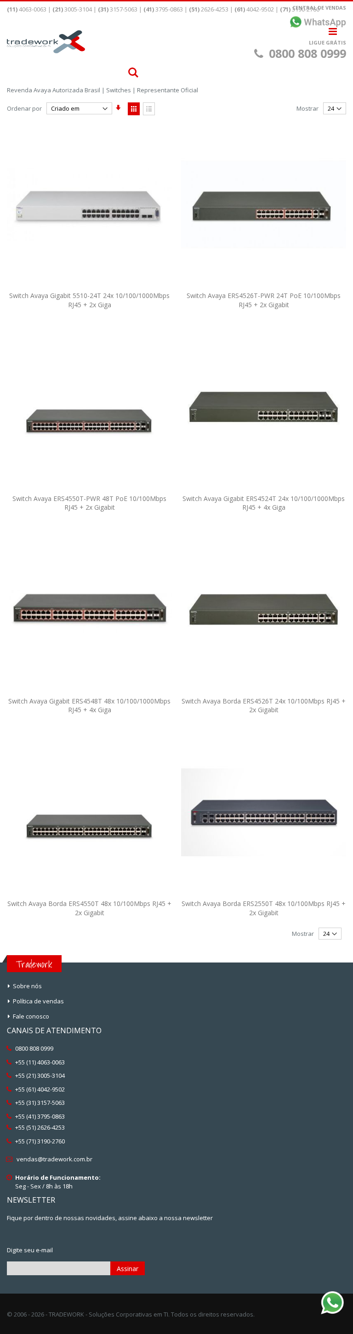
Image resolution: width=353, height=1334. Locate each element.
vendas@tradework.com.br (54, 1159)
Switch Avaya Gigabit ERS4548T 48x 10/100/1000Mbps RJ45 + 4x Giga (89, 706)
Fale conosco (31, 1016)
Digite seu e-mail (30, 1250)
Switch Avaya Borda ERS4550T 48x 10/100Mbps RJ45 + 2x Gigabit (89, 908)
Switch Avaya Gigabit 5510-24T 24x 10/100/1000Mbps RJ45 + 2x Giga (89, 300)
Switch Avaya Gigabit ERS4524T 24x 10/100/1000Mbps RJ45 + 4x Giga (263, 503)
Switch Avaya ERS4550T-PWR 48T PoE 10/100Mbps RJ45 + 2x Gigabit (89, 503)
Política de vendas (38, 1001)
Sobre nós (27, 986)
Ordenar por (24, 108)
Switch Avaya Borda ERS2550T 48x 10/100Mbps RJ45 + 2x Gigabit (264, 908)
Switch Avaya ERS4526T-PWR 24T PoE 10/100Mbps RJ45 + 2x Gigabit (264, 300)
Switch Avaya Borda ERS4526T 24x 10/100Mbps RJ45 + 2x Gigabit (264, 706)
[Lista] (149, 108)
